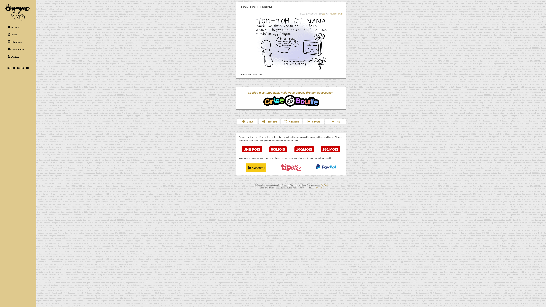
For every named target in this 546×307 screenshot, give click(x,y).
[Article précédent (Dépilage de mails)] (13, 68)
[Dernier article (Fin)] (27, 68)
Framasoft (318, 188)
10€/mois (304, 149)
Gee (323, 14)
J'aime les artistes (337, 14)
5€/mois (278, 149)
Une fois (252, 149)
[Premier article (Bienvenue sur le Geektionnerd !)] (9, 68)
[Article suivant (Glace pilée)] (23, 68)
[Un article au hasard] (18, 68)
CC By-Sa (325, 185)
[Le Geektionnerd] (18, 12)
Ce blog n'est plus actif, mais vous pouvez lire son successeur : (291, 92)
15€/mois (330, 149)
